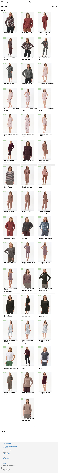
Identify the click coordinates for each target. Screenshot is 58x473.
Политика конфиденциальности (10, 446)
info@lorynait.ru (6, 458)
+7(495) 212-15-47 (6, 453)
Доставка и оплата (7, 443)
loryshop (5, 461)
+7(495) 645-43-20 (6, 454)
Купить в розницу (7, 450)
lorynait (4, 463)
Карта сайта (5, 447)
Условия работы (6, 445)
